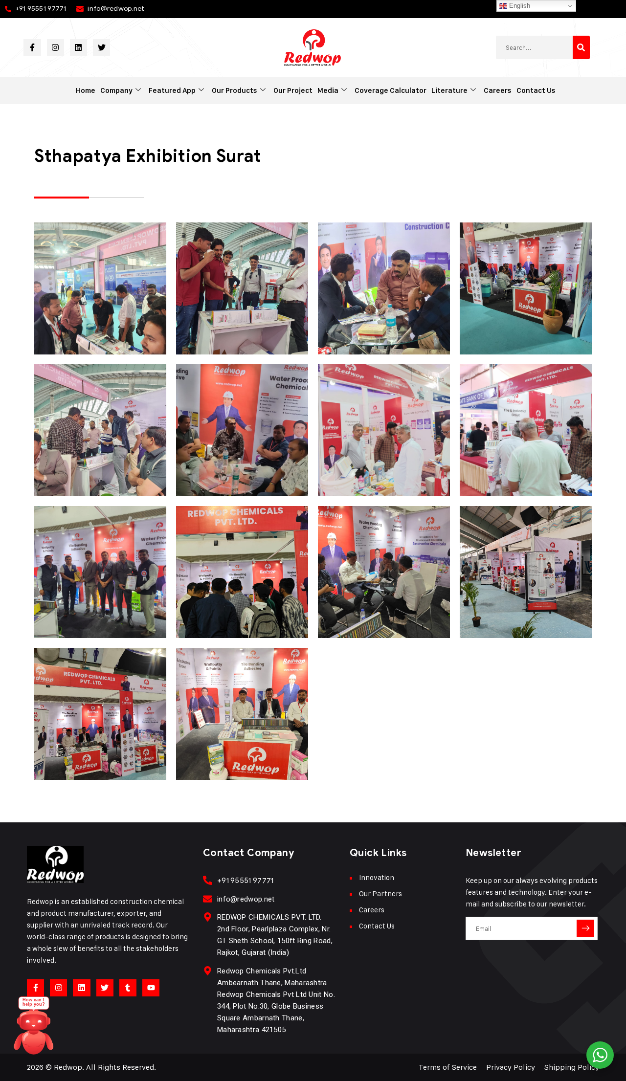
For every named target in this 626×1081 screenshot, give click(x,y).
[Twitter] (101, 47)
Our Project (293, 90)
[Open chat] (34, 1030)
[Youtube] (150, 987)
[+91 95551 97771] (207, 880)
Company (116, 90)
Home (85, 90)
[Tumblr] (127, 987)
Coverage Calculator (390, 90)
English (518, 5)
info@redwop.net (116, 8)
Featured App (172, 90)
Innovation (376, 877)
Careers (498, 90)
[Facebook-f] (32, 47)
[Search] (581, 47)
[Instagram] (55, 47)
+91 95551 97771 (41, 8)
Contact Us (536, 90)
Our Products (234, 90)
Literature (449, 90)
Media (327, 90)
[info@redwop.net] (207, 899)
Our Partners (380, 893)
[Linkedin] (78, 47)
